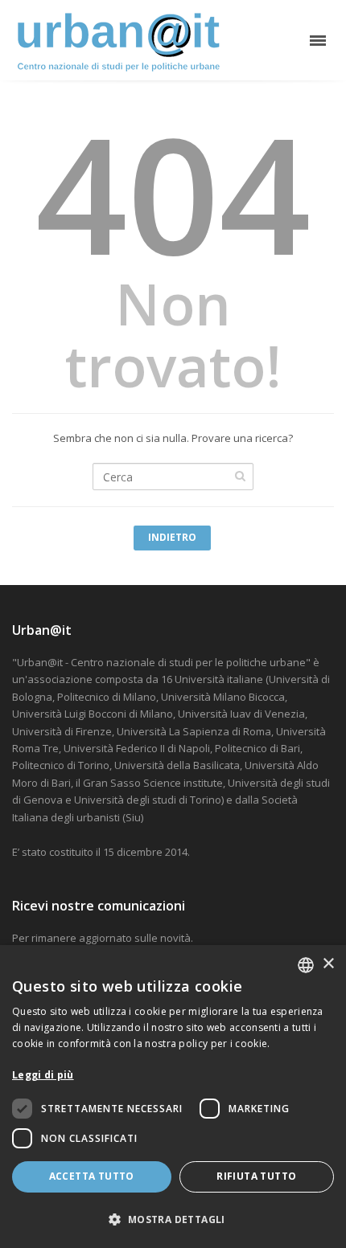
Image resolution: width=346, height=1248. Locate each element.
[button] (173, 1219)
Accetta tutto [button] (91, 1176)
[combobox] (306, 965)
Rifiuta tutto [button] (256, 1176)
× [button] (328, 964)
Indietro (172, 537)
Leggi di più (43, 1075)
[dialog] (173, 1096)
